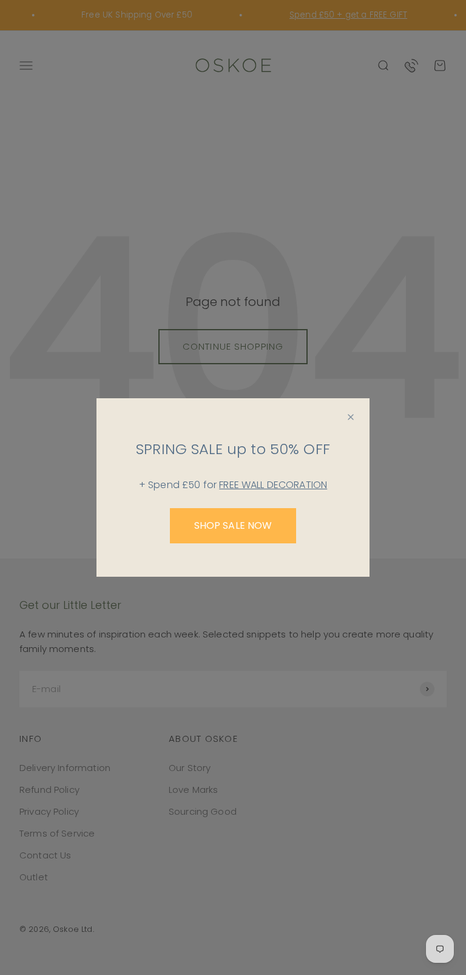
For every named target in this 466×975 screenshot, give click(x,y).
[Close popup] (350, 417)
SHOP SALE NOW (233, 525)
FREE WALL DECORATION (273, 485)
